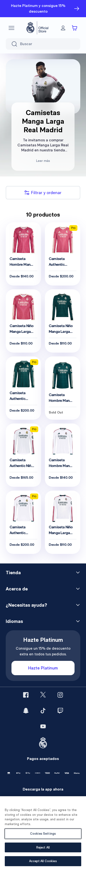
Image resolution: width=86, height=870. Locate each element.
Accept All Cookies (43, 861)
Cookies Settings (43, 833)
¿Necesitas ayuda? (26, 605)
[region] (43, 833)
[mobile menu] (11, 28)
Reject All (43, 847)
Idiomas (14, 621)
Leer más (43, 161)
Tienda (13, 572)
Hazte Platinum (43, 667)
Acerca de (17, 589)
